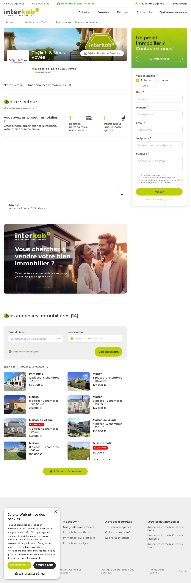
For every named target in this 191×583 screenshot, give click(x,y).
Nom (139, 92)
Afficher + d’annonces (67, 471)
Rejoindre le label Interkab (78, 3)
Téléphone (142, 138)
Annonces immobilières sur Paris (165, 528)
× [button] (55, 511)
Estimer (123, 12)
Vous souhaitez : (146, 75)
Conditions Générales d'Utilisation (68, 571)
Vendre (103, 12)
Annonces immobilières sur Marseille (165, 537)
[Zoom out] (122, 194)
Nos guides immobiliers (78, 527)
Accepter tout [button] (19, 565)
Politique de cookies (157, 571)
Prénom (141, 107)
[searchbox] (93, 339)
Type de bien (16, 332)
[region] (65, 167)
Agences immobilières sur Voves (76, 22)
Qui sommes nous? (118, 532)
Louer (164, 80)
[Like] (22, 376)
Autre (144, 85)
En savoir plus (34, 558)
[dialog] (32, 543)
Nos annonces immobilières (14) (49, 85)
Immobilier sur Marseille (79, 537)
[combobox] (95, 339)
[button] (31, 573)
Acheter (84, 12)
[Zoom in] (122, 189)
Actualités (144, 12)
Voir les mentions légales (157, 199)
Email (139, 123)
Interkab (9, 22)
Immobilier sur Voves (35, 22)
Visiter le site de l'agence (104, 53)
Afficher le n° (162, 58)
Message (141, 153)
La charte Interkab (117, 537)
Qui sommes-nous (173, 12)
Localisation (75, 332)
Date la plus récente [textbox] (32, 366)
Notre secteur (13, 85)
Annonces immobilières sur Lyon (165, 545)
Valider (159, 191)
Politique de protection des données (117, 571)
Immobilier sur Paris (76, 532)
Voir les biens (108, 352)
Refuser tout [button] (44, 565)
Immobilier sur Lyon (76, 543)
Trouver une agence (118, 527)
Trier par (9, 366)
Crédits (183, 571)
